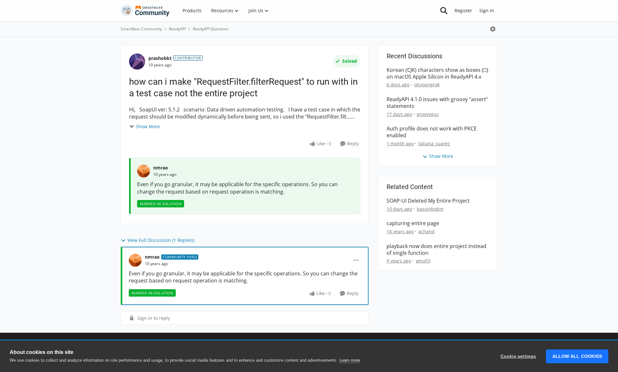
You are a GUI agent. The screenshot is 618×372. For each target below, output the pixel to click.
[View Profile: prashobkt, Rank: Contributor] (137, 61)
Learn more (349, 360)
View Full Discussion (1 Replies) (160, 240)
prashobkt (160, 58)
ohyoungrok (427, 84)
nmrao (160, 168)
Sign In (486, 10)
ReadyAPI (177, 29)
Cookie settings (518, 356)
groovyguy (428, 114)
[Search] (444, 10)
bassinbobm (430, 209)
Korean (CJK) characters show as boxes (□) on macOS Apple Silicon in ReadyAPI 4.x (437, 73)
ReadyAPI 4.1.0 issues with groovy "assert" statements (437, 103)
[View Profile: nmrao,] (143, 171)
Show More (148, 126)
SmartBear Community (141, 29)
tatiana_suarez (434, 143)
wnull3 (423, 261)
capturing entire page (413, 223)
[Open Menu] (492, 28)
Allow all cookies (577, 356)
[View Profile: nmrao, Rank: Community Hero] (135, 260)
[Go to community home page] (145, 10)
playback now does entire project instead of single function (436, 249)
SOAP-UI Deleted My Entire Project (428, 200)
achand (426, 231)
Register (463, 10)
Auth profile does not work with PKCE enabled (432, 132)
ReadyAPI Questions (211, 29)
